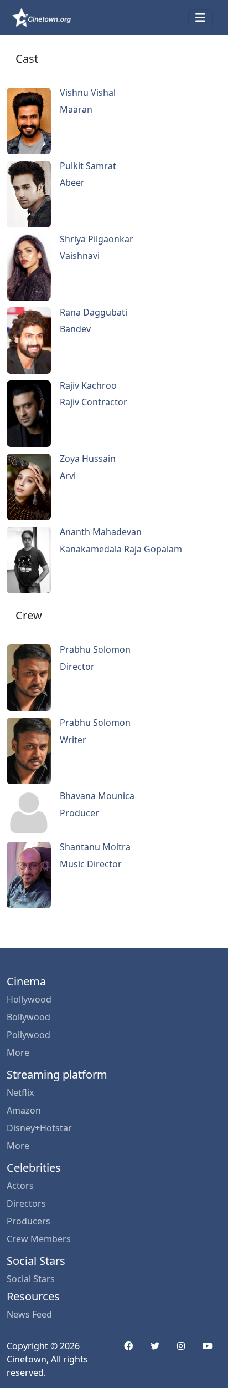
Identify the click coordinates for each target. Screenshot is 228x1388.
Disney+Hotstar (39, 1128)
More (18, 1052)
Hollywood (29, 999)
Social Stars (31, 1279)
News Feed (29, 1314)
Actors (20, 1185)
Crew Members (39, 1239)
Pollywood (28, 1035)
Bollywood (28, 1017)
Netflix (20, 1092)
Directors (26, 1203)
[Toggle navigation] (200, 17)
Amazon (24, 1110)
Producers (28, 1221)
